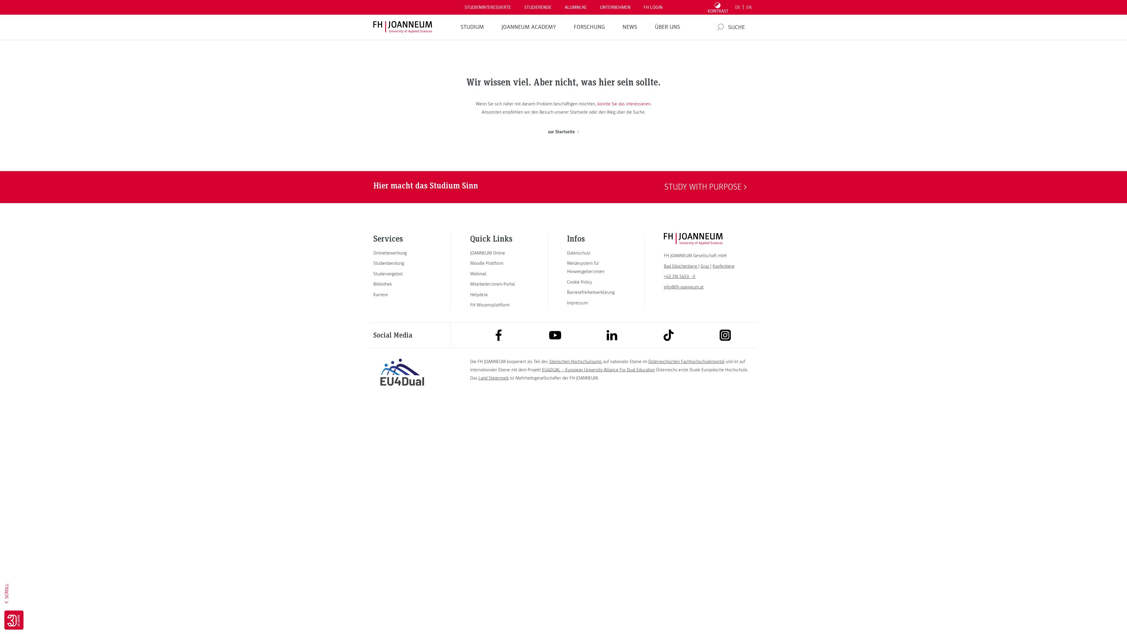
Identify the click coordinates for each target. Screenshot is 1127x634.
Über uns (667, 27)
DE (737, 7)
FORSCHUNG (589, 27)
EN (749, 7)
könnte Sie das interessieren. (625, 104)
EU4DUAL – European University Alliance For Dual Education (598, 370)
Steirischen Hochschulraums (575, 362)
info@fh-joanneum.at (683, 287)
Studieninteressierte (488, 7)
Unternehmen (615, 7)
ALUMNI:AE (576, 7)
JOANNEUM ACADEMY (529, 27)
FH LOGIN (653, 7)
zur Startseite (561, 132)
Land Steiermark (493, 378)
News (629, 27)
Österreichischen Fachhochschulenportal (686, 362)
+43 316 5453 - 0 (679, 276)
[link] (402, 253)
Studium (472, 27)
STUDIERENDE (537, 7)
